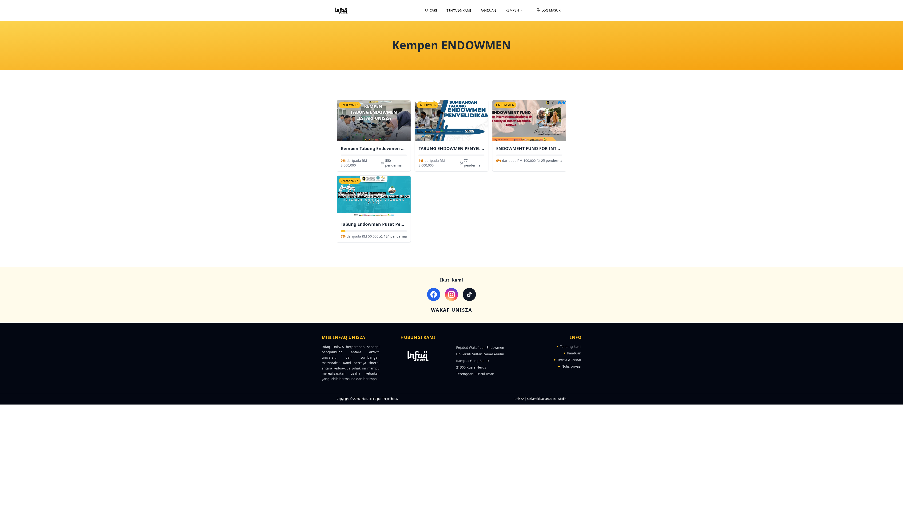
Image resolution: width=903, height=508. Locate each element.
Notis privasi (571, 366)
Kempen (512, 10)
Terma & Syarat (569, 359)
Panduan (488, 10)
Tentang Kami (459, 10)
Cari (433, 10)
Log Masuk (551, 10)
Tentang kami (570, 346)
